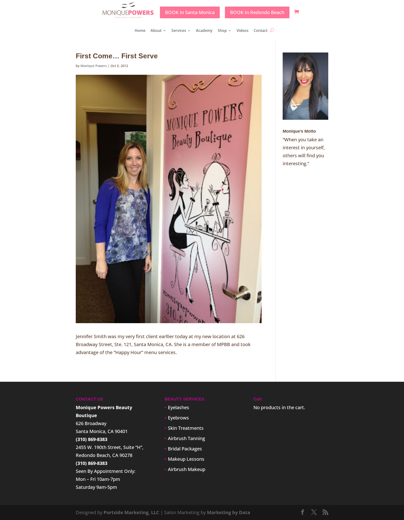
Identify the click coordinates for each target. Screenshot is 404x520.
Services (178, 31)
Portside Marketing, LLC (131, 512)
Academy (204, 31)
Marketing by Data (228, 512)
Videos (243, 31)
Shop (222, 31)
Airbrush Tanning (186, 438)
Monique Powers (93, 66)
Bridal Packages (185, 448)
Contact (260, 31)
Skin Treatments (186, 428)
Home (140, 31)
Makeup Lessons (186, 459)
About (156, 31)
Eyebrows (178, 418)
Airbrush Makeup (186, 469)
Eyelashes (178, 407)
